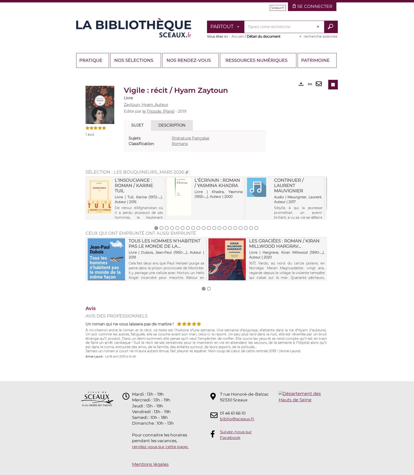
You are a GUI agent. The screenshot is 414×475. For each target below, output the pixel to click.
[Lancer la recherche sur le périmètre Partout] (331, 27)
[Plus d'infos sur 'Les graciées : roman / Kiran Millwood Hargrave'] (227, 268)
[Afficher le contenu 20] (256, 228)
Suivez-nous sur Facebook (236, 434)
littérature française (190, 138)
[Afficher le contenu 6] (182, 228)
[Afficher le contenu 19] (251, 228)
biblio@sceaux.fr (237, 418)
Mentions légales (150, 464)
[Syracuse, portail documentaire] (133, 27)
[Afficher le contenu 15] (230, 228)
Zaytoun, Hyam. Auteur (146, 104)
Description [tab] (171, 125)
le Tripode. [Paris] (158, 111)
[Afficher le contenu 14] (225, 228)
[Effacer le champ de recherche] (318, 27)
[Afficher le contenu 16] (235, 228)
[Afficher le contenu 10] (204, 228)
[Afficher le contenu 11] (209, 228)
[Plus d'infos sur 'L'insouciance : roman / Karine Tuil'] (99, 195)
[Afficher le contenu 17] (240, 228)
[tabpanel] (195, 141)
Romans (180, 143)
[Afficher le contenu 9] (198, 228)
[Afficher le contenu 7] (188, 228)
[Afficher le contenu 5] (177, 228)
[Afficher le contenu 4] (172, 228)
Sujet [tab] (137, 125)
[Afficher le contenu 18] (246, 228)
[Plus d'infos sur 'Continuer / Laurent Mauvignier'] (259, 187)
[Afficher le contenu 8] (193, 228)
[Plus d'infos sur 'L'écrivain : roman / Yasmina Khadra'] (179, 196)
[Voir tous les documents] (187, 172)
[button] (100, 104)
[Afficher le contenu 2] (161, 228)
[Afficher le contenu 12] (214, 228)
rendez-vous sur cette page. (160, 446)
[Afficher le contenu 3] (167, 228)
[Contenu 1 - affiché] (156, 228)
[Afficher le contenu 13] (219, 228)
